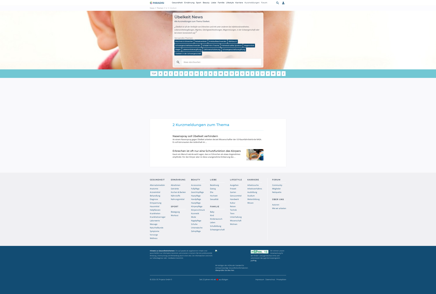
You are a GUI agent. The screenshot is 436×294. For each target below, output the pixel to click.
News (152, 8)
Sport (198, 3)
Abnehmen (175, 185)
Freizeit (233, 188)
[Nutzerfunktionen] (283, 3)
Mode (193, 217)
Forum (264, 3)
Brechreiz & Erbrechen (184, 41)
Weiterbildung (253, 199)
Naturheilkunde (156, 227)
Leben (212, 222)
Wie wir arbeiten (279, 208)
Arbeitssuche (253, 185)
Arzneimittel (155, 192)
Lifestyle (230, 3)
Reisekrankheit (201, 41)
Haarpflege (196, 195)
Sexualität (214, 199)
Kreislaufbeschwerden (217, 41)
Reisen (233, 206)
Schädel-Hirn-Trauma (210, 45)
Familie (221, 3)
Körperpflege (196, 206)
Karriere (239, 3)
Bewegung (175, 212)
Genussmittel (236, 195)
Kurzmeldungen (252, 3)
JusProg (253, 260)
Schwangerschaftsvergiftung (233, 49)
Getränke (175, 188)
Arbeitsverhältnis (254, 188)
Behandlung (155, 195)
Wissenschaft (235, 220)
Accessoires (196, 185)
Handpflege (196, 199)
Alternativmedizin (157, 185)
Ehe (211, 192)
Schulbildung (215, 226)
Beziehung (214, 185)
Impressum (259, 279)
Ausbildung (252, 192)
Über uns (278, 199)
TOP (154, 73)
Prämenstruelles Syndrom (231, 45)
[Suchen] (178, 62)
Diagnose (154, 199)
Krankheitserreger (158, 217)
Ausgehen (234, 185)
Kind (212, 215)
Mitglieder (276, 188)
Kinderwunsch (216, 219)
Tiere (232, 213)
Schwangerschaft (217, 229)
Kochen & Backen (178, 192)
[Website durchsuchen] (277, 3)
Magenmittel (249, 45)
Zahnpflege (196, 231)
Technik (233, 210)
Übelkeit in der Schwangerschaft (188, 53)
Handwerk (234, 199)
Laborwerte (155, 220)
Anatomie (154, 188)
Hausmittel (154, 206)
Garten (233, 192)
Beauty (206, 3)
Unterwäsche (196, 227)
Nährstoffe (175, 195)
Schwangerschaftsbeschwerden (187, 45)
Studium (251, 195)
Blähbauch (233, 41)
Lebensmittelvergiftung (192, 49)
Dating (213, 188)
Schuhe (194, 224)
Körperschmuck (198, 210)
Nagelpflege (196, 220)
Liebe (213, 3)
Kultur (232, 203)
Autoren (275, 204)
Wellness (153, 238)
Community (277, 185)
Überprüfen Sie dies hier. (225, 270)
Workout (174, 215)
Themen (160, 8)
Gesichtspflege (197, 192)
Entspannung (155, 203)
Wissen (250, 203)
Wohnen (233, 224)
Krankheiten (155, 213)
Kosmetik (195, 213)
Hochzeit (214, 195)
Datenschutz (270, 279)
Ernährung (189, 3)
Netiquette (276, 192)
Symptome (154, 231)
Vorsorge (154, 234)
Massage (153, 224)
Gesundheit (177, 3)
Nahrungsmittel (177, 199)
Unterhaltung (236, 217)
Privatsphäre (281, 279)
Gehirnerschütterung (212, 49)
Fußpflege (195, 188)
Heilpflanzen (155, 210)
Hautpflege (196, 203)
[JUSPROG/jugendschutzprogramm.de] (259, 252)
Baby (212, 212)
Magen (178, 49)
